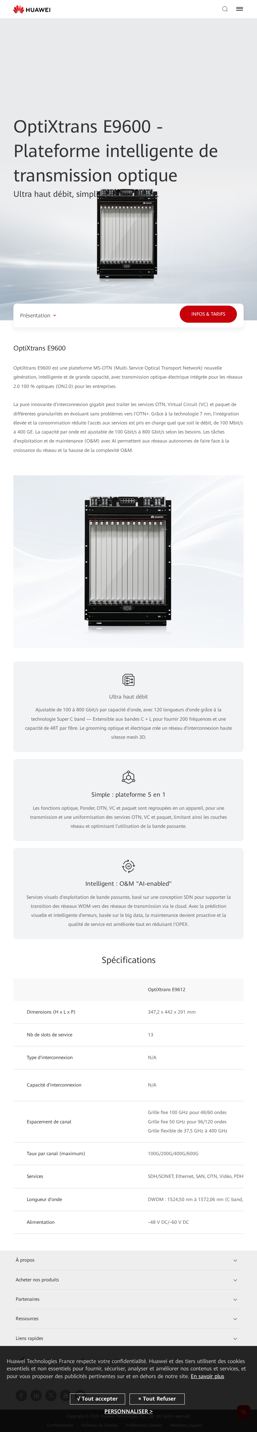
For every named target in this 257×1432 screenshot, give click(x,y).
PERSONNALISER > (128, 1411)
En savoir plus (207, 1376)
